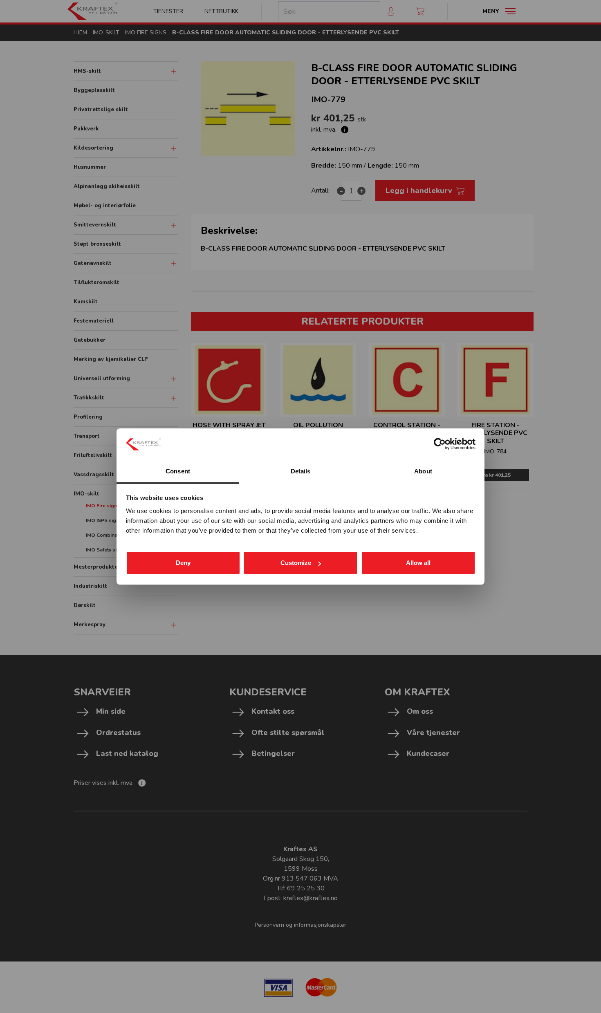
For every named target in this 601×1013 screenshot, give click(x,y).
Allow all (418, 562)
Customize (295, 562)
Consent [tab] (178, 471)
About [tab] (423, 471)
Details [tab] (301, 471)
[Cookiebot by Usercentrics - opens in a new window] (439, 444)
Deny (183, 562)
